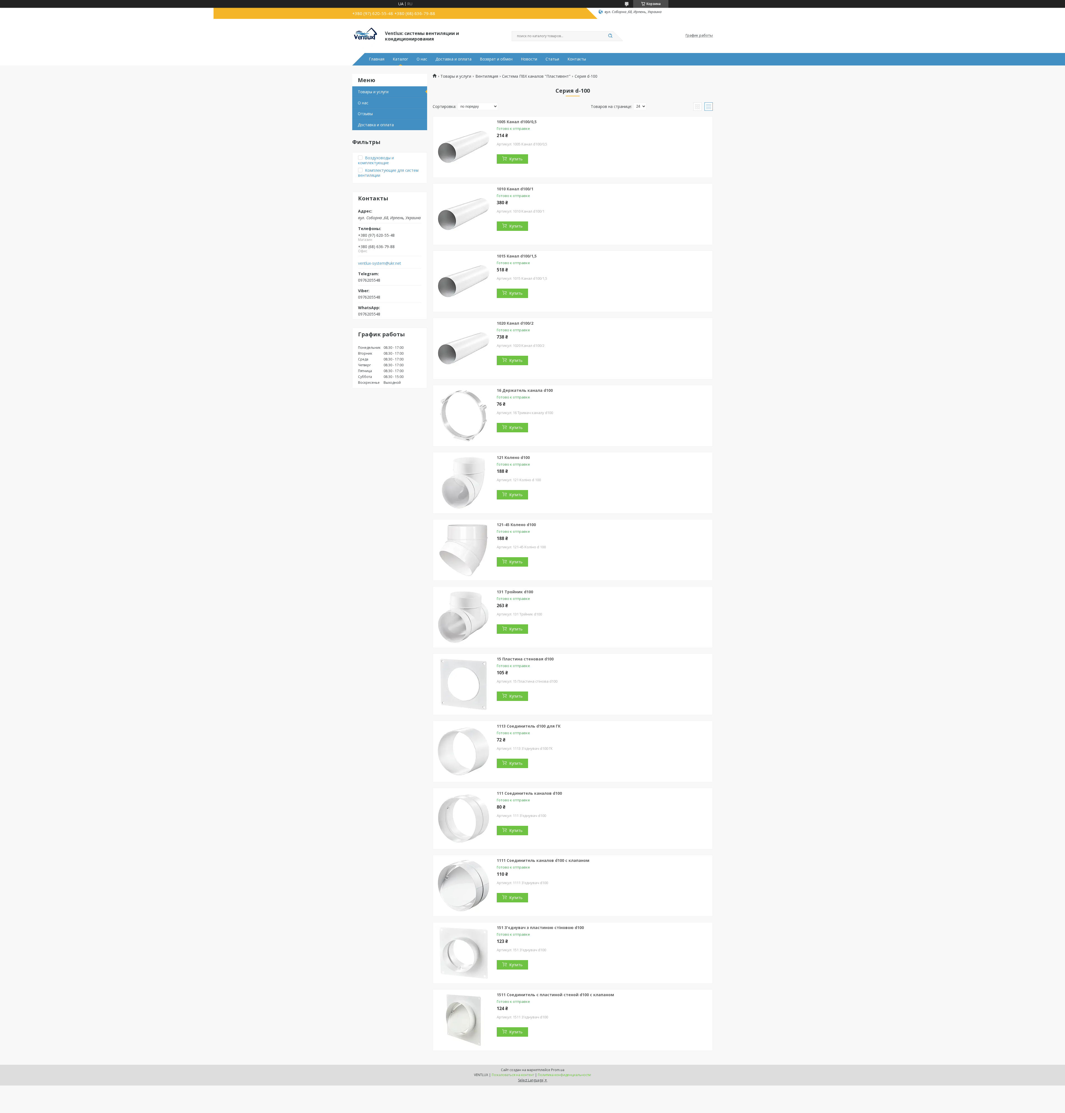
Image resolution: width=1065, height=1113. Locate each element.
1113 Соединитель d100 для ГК (529, 726)
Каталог (400, 59)
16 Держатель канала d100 (525, 390)
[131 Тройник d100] (463, 617)
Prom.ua (557, 1069)
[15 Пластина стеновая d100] (463, 684)
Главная (376, 59)
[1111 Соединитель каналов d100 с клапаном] (463, 885)
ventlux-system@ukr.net (379, 263)
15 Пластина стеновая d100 (525, 659)
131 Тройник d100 (515, 591)
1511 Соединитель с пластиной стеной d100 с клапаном (555, 994)
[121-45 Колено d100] (463, 550)
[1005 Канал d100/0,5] (463, 147)
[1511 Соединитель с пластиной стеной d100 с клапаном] (463, 1020)
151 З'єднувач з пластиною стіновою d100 (540, 927)
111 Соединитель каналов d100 (529, 793)
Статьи (552, 59)
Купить (516, 158)
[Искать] (610, 36)
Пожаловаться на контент (513, 1074)
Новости (529, 59)
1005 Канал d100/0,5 (517, 121)
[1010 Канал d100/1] (463, 214)
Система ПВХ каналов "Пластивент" (536, 76)
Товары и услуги (373, 91)
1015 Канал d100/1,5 (517, 256)
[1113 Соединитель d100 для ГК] (463, 751)
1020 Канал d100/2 (515, 323)
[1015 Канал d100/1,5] (463, 281)
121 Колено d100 (513, 457)
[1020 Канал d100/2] (463, 348)
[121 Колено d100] (463, 483)
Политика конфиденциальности (564, 1074)
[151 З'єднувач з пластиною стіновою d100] (463, 953)
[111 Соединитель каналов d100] (463, 818)
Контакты (576, 59)
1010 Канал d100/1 (515, 188)
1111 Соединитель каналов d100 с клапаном (543, 860)
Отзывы (365, 113)
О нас (422, 59)
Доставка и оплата (453, 59)
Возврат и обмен (496, 59)
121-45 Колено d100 (516, 524)
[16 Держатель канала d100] (463, 415)
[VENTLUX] (366, 35)
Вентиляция (486, 76)
